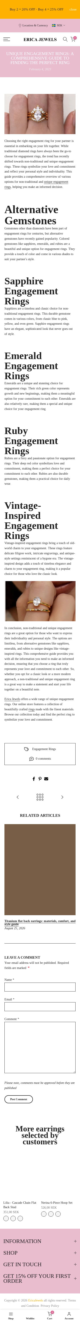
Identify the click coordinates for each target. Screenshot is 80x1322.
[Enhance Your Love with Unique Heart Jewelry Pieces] (62, 797)
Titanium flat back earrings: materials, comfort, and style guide (40, 922)
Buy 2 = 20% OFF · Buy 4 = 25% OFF (36, 9)
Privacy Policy (50, 1305)
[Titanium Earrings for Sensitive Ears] (18, 797)
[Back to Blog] (40, 797)
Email (9, 999)
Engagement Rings (44, 749)
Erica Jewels (12, 699)
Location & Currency (35, 25)
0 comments (43, 758)
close (73, 9)
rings (31, 709)
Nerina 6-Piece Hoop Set (56, 1202)
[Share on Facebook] (34, 779)
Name (9, 979)
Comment (11, 1019)
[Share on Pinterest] (40, 779)
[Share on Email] (46, 779)
